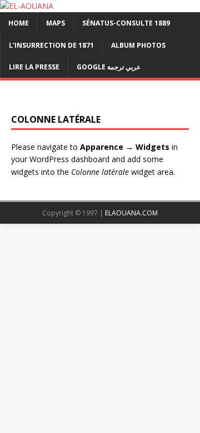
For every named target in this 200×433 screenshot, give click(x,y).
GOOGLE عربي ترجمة (109, 67)
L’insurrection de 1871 (51, 45)
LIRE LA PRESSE (34, 67)
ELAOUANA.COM (131, 213)
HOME (18, 23)
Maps (55, 23)
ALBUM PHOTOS (138, 45)
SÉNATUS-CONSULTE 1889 (126, 23)
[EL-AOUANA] (26, 6)
